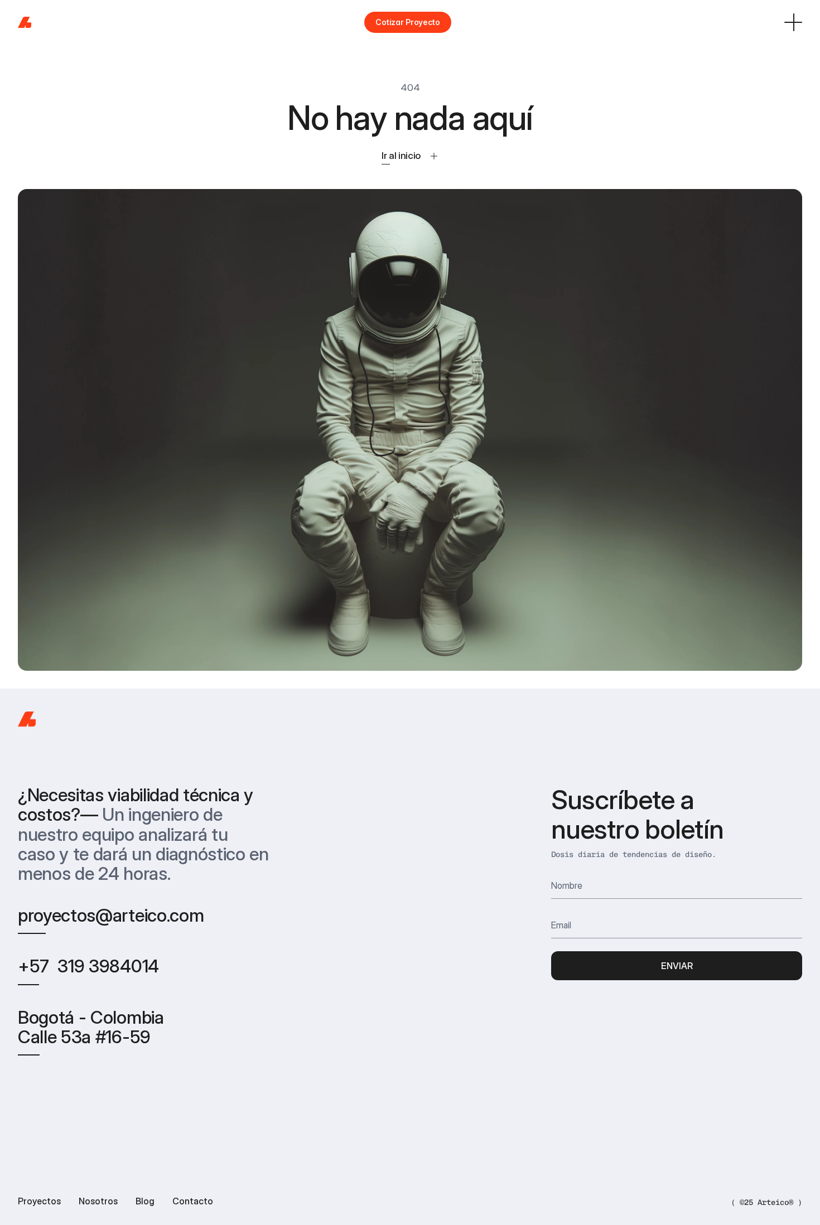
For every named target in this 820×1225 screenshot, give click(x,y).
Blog (145, 1201)
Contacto (192, 1201)
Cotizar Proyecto (407, 22)
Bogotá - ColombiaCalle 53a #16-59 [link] (91, 1027)
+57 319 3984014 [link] (88, 966)
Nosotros (98, 1201)
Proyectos (39, 1201)
